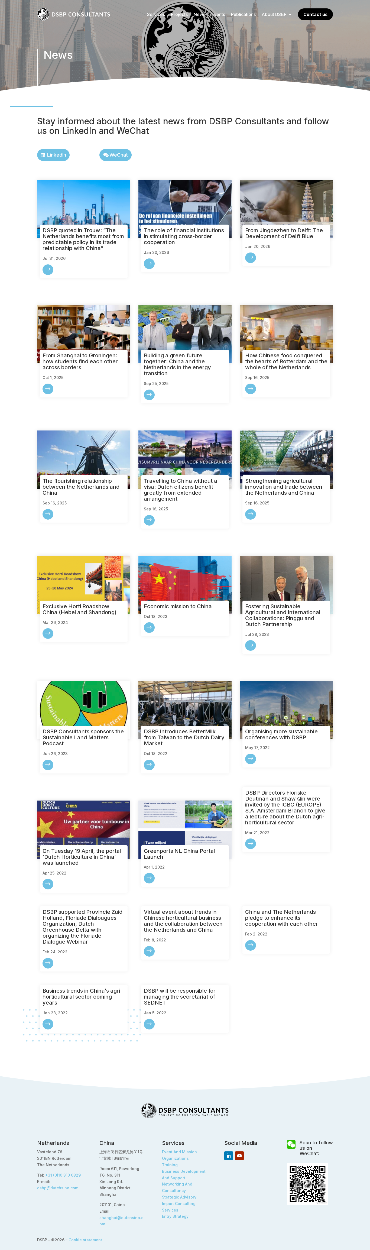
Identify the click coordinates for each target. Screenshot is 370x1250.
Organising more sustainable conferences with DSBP (281, 734)
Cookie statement (85, 1240)
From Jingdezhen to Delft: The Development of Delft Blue (284, 233)
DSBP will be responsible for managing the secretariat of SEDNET (180, 996)
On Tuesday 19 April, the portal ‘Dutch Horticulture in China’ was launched (82, 857)
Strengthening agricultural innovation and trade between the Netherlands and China (283, 487)
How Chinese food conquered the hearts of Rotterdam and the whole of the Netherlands (286, 361)
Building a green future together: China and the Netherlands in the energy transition (177, 364)
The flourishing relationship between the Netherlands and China (81, 487)
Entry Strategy (175, 1216)
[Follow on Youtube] (239, 1155)
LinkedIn (56, 155)
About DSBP (274, 14)
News (199, 14)
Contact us (315, 14)
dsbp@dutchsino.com (57, 1188)
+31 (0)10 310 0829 (63, 1175)
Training (170, 1164)
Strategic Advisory (179, 1197)
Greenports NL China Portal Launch (179, 854)
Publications (243, 14)
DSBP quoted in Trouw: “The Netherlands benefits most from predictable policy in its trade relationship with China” (83, 239)
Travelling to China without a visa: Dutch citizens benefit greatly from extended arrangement (180, 490)
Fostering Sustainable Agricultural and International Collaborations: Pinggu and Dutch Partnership (282, 615)
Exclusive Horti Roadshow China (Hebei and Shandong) (79, 609)
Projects (179, 14)
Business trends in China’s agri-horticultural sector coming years (82, 996)
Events (218, 14)
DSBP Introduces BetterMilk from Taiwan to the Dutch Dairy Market (184, 737)
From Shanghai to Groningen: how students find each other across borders (80, 361)
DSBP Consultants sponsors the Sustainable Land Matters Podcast (83, 737)
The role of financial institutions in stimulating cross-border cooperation (184, 236)
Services (156, 14)
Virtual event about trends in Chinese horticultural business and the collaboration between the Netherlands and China (183, 921)
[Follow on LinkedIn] (228, 1155)
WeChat (118, 155)
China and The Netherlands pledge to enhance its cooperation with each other (281, 918)
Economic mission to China (178, 606)
